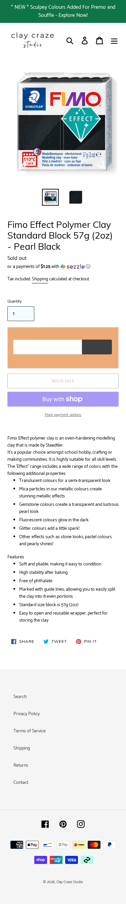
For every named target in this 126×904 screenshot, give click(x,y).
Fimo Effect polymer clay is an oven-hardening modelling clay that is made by (61, 442)
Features (15, 557)
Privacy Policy (26, 714)
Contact (20, 783)
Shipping (40, 279)
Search (20, 697)
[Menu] (114, 40)
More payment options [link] (63, 415)
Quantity (14, 302)
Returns (20, 765)
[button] (63, 267)
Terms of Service (29, 731)
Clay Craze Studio (69, 882)
